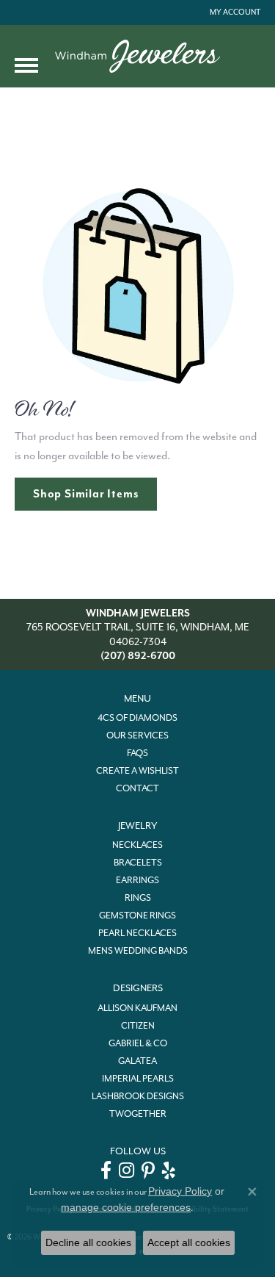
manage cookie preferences (126, 1207)
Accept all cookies (188, 1242)
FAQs (137, 753)
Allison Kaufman (137, 1008)
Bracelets (138, 862)
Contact (137, 788)
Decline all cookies (88, 1242)
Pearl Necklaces (137, 933)
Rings (138, 898)
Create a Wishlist (137, 771)
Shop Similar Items (86, 493)
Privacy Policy (180, 1191)
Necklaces (137, 845)
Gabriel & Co (138, 1043)
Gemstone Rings (137, 915)
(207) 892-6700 (137, 656)
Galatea (137, 1061)
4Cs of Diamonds (137, 718)
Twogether (137, 1114)
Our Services (137, 735)
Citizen (138, 1026)
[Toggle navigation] (26, 65)
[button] (233, 12)
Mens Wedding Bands (138, 951)
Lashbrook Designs (138, 1096)
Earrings (137, 880)
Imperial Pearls (138, 1078)
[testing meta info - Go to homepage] (137, 56)
